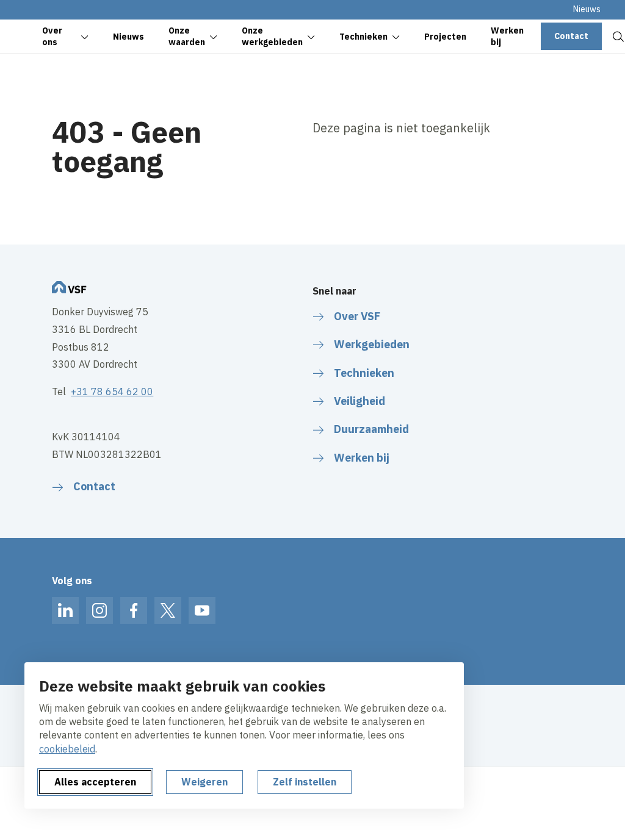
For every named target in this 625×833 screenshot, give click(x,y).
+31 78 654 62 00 (112, 391)
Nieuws (587, 9)
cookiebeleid (67, 749)
